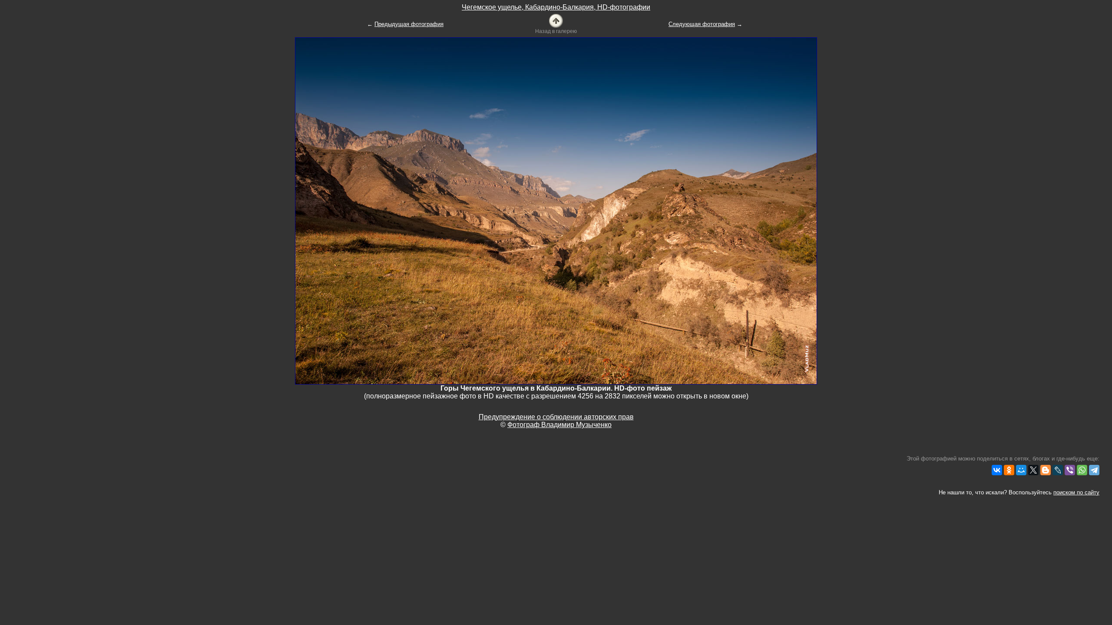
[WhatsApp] (1082, 470)
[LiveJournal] (1057, 470)
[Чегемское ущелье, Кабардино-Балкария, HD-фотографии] (556, 20)
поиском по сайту (1076, 492)
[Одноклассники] (1009, 470)
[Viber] (1070, 470)
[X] (1033, 470)
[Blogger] (1045, 470)
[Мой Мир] (1021, 470)
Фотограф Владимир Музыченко (559, 424)
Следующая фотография (702, 24)
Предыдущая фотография (408, 24)
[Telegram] (1094, 470)
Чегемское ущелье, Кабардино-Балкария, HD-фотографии (556, 7)
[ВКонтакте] (997, 470)
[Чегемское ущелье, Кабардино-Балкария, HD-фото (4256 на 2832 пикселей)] (556, 210)
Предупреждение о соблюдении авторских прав (556, 417)
